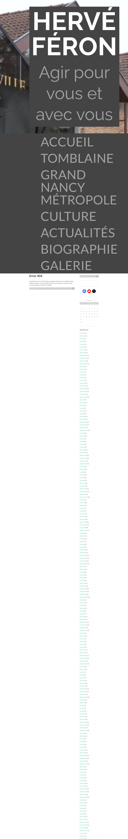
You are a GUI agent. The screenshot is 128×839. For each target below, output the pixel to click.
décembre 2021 (83, 488)
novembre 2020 (83, 524)
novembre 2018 (83, 591)
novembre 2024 (83, 391)
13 (89, 311)
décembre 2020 (83, 522)
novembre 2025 (83, 358)
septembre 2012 (83, 797)
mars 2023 (82, 447)
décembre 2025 (83, 355)
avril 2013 (82, 777)
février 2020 (82, 549)
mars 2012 (82, 813)
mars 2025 (82, 380)
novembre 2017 (83, 625)
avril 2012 (82, 811)
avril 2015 (82, 711)
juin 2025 (82, 372)
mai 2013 (82, 775)
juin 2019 (82, 572)
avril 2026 (82, 344)
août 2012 (82, 800)
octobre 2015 (83, 694)
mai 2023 (82, 441)
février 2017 (82, 650)
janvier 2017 (82, 652)
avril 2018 (82, 611)
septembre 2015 (83, 697)
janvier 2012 (82, 819)
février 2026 (82, 349)
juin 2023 (82, 438)
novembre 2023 (83, 424)
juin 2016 (82, 672)
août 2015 (82, 700)
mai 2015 (82, 708)
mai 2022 (82, 474)
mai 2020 (82, 541)
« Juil (81, 322)
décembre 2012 (83, 788)
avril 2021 (82, 511)
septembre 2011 (83, 830)
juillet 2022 (82, 469)
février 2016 (82, 683)
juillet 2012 (82, 802)
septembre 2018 (83, 597)
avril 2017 (82, 644)
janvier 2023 (82, 452)
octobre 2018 (83, 594)
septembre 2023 (83, 430)
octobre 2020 (83, 527)
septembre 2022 (83, 463)
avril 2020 (82, 544)
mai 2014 (82, 741)
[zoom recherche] (73, 288)
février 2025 (82, 383)
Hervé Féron (74, 33)
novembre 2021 (83, 491)
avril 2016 (82, 677)
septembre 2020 (83, 530)
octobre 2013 (83, 761)
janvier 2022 (82, 486)
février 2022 (82, 483)
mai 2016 (82, 675)
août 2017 (82, 633)
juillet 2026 (82, 336)
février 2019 (82, 583)
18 (83, 314)
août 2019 (82, 566)
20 (89, 314)
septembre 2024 (83, 397)
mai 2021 (82, 508)
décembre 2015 (83, 688)
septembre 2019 (83, 563)
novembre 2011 (83, 825)
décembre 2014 (83, 722)
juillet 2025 (82, 369)
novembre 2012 (83, 791)
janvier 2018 (82, 619)
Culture (68, 216)
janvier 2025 (82, 386)
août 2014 (82, 733)
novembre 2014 (83, 725)
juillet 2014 (82, 736)
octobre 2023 (83, 427)
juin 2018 (82, 605)
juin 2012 (82, 805)
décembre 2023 (83, 422)
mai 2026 (82, 341)
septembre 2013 (83, 763)
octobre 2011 (83, 827)
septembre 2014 (83, 730)
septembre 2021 (83, 497)
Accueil (67, 141)
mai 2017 (82, 641)
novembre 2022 (83, 458)
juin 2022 (82, 472)
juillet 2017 (82, 636)
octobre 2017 (83, 627)
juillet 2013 (82, 769)
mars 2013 (82, 780)
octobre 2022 (83, 461)
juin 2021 (82, 505)
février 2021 (82, 516)
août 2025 (82, 366)
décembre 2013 (83, 755)
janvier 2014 (82, 752)
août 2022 (82, 466)
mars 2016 (82, 680)
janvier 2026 (82, 352)
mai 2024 (82, 408)
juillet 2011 (82, 836)
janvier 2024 (82, 419)
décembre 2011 (83, 822)
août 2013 (82, 766)
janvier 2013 (82, 786)
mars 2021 (82, 513)
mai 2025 (82, 374)
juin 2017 (82, 638)
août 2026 (82, 333)
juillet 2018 (82, 602)
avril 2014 (82, 744)
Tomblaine (77, 157)
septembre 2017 (83, 630)
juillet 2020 (82, 536)
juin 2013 (82, 772)
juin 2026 (82, 338)
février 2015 (82, 716)
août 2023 (82, 433)
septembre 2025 (83, 363)
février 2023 (82, 449)
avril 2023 (82, 444)
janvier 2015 (82, 719)
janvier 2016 (82, 686)
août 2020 (82, 533)
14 (91, 311)
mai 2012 (82, 808)
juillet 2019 (82, 569)
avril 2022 (82, 477)
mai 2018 (82, 608)
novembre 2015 (83, 691)
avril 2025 (82, 377)
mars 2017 (82, 647)
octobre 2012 (83, 794)
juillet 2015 (82, 702)
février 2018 (82, 616)
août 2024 (82, 399)
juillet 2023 (82, 436)
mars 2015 (82, 713)
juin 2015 (82, 705)
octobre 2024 (83, 394)
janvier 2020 (82, 552)
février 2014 (82, 750)
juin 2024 (82, 405)
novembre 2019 (83, 558)
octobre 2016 (83, 661)
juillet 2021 (82, 502)
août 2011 (82, 833)
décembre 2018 (83, 588)
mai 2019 (82, 575)
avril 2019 (82, 577)
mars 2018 (82, 613)
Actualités (78, 232)
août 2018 (82, 600)
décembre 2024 (83, 388)
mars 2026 (82, 347)
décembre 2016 (83, 655)
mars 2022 (82, 480)
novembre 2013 (83, 758)
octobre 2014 (83, 727)
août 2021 (82, 499)
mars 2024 (82, 413)
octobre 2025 (83, 361)
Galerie (66, 265)
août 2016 (82, 666)
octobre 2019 (83, 561)
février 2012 (82, 816)
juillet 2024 (82, 402)
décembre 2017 (83, 622)
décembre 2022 (83, 455)
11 (83, 311)
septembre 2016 (83, 663)
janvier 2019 (82, 586)
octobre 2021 (83, 494)
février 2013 (82, 783)
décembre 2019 (83, 555)
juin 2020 (82, 538)
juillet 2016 (82, 669)
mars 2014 (82, 747)
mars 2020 (82, 547)
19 (86, 314)
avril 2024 (82, 411)
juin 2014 (82, 738)
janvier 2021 (82, 519)
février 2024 (82, 416)
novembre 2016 (83, 658)
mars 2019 (82, 580)
